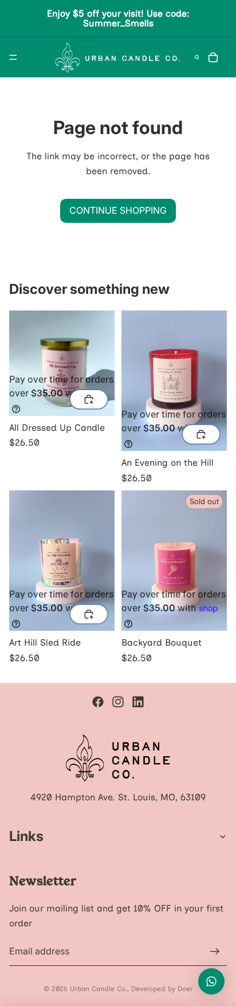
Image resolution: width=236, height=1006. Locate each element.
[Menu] (13, 57)
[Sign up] (215, 951)
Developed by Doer (162, 989)
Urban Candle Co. (98, 989)
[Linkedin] (138, 702)
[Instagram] (118, 702)
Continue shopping (118, 210)
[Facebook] (98, 702)
